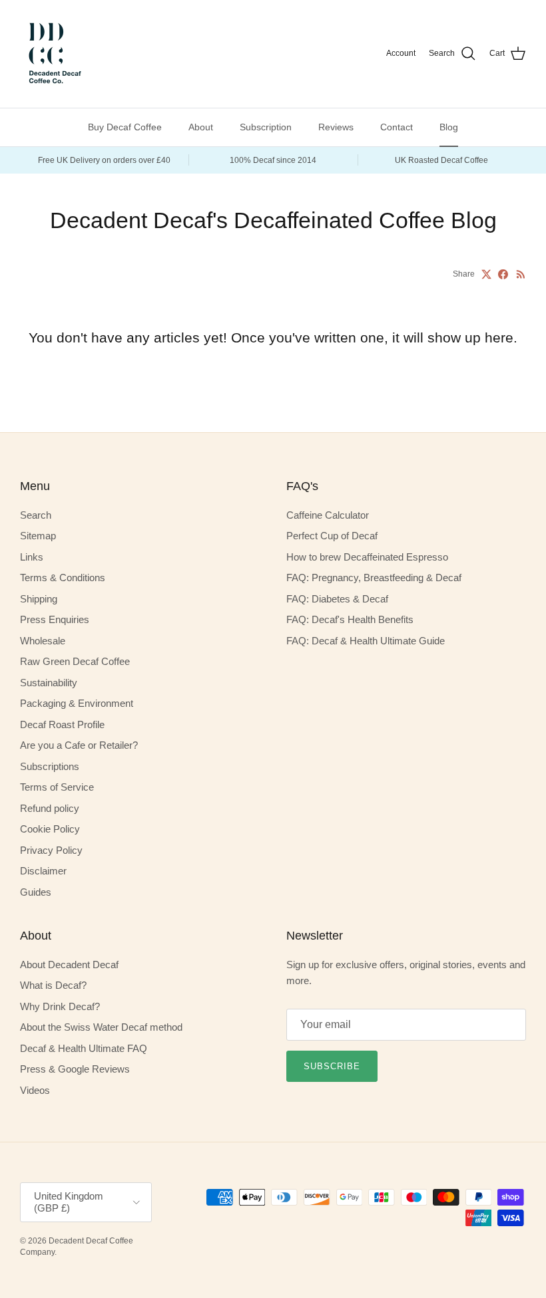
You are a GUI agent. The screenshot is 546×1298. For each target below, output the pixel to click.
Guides (35, 892)
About (200, 127)
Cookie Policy (50, 829)
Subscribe (332, 1066)
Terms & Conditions (62, 577)
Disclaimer (43, 870)
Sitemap (38, 535)
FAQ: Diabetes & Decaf (337, 598)
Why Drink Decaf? (60, 1006)
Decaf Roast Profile (62, 724)
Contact (396, 127)
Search (35, 515)
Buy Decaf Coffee (125, 127)
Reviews (336, 127)
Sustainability (48, 682)
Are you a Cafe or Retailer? (79, 745)
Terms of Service (57, 787)
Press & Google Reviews (75, 1069)
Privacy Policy (51, 850)
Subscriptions (49, 766)
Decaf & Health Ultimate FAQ (83, 1048)
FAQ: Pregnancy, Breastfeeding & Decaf (373, 577)
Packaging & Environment (76, 703)
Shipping (38, 598)
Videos (35, 1090)
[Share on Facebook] (503, 274)
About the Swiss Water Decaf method (101, 1027)
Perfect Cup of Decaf (332, 535)
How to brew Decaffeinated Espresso (367, 557)
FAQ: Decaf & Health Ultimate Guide (365, 640)
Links (31, 557)
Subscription (266, 127)
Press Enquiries (54, 619)
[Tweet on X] (486, 274)
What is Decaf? (53, 985)
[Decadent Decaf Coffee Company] (53, 53)
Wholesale (42, 640)
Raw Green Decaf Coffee (75, 661)
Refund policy (49, 808)
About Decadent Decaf (69, 964)
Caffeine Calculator (327, 515)
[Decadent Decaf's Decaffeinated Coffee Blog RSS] (521, 274)
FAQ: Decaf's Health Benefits (349, 619)
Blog (448, 127)
